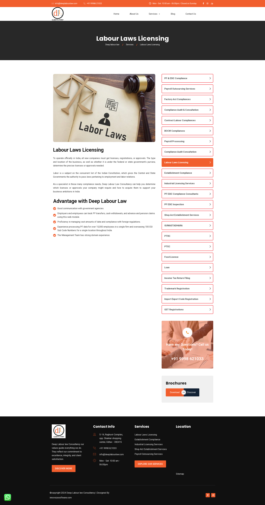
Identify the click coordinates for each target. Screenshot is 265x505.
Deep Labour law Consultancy (81, 492)
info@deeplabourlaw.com (66, 3)
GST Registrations (174, 309)
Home (116, 14)
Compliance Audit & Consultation (181, 110)
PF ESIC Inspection (174, 204)
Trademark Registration (177, 288)
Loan (166, 267)
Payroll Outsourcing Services (179, 88)
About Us (134, 14)
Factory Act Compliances (177, 99)
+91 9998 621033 (187, 358)
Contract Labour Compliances (180, 120)
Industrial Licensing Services (179, 183)
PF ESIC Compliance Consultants (181, 194)
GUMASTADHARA (173, 225)
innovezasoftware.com (61, 497)
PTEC (167, 246)
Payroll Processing (174, 141)
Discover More (63, 468)
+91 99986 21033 (94, 3)
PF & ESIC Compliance (175, 78)
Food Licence (171, 257)
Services (153, 14)
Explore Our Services (150, 464)
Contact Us (191, 14)
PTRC (167, 236)
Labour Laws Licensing (176, 162)
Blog (173, 14)
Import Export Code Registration (181, 299)
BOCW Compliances (174, 131)
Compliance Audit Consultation (180, 152)
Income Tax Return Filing (177, 278)
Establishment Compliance (178, 173)
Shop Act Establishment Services (181, 215)
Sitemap (180, 474)
